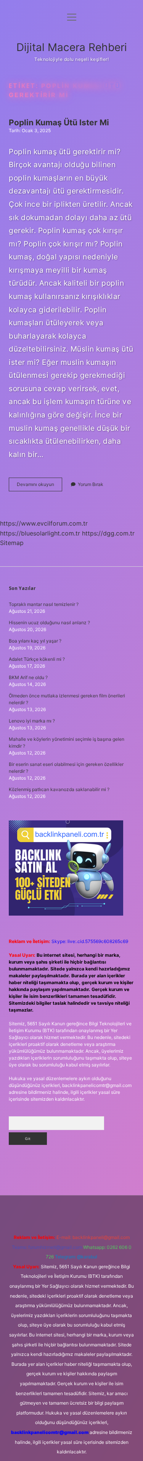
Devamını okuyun (39, 486)
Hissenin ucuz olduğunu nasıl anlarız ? (49, 622)
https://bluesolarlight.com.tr (40, 533)
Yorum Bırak (90, 484)
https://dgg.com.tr (108, 533)
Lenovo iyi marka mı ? (32, 721)
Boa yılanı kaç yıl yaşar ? (35, 641)
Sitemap (12, 543)
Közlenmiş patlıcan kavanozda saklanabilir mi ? (59, 789)
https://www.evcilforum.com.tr (44, 523)
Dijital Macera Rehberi (71, 47)
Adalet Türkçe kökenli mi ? (37, 659)
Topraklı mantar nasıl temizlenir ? (44, 604)
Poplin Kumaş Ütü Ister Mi (59, 122)
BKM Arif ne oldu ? (28, 677)
